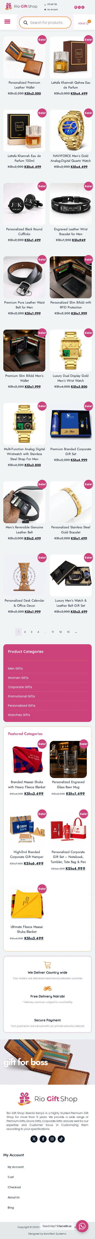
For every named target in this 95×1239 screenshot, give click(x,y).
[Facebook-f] (43, 1139)
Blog (11, 1207)
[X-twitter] (34, 1139)
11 (53, 632)
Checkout (14, 1187)
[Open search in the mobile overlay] (45, 22)
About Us (14, 1197)
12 (60, 632)
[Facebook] (75, 7)
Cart (11, 1177)
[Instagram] (79, 7)
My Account (16, 1167)
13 (68, 632)
